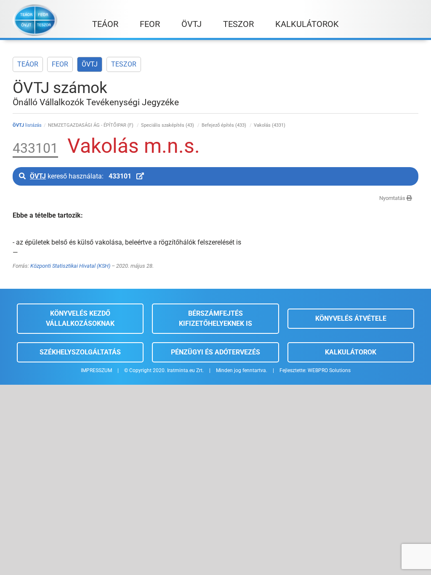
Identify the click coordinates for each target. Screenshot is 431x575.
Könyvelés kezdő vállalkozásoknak (80, 318)
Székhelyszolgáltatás (80, 352)
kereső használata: (80, 176)
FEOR (60, 64)
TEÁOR (27, 64)
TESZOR (123, 64)
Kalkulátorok (350, 352)
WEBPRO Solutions (329, 370)
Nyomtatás (393, 198)
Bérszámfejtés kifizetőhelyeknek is (215, 318)
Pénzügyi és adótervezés (215, 352)
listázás (27, 125)
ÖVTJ (90, 64)
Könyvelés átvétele (350, 318)
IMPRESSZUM (96, 370)
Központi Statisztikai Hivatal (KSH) (70, 266)
